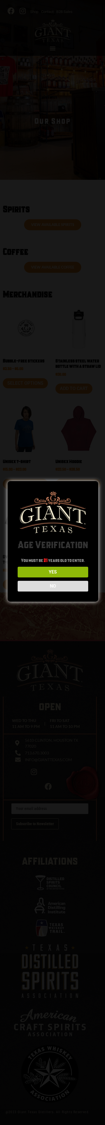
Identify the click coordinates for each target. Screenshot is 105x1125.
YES (53, 572)
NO (53, 586)
